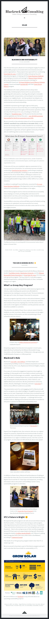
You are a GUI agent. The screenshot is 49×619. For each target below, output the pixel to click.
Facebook (20, 596)
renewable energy (40, 250)
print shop (38, 384)
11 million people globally (23, 533)
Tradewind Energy (16, 537)
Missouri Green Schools (35, 78)
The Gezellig (33, 426)
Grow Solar (33, 250)
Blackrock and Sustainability (24, 60)
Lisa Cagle (14, 362)
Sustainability (27, 62)
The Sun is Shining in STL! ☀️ (24, 263)
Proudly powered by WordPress (16, 615)
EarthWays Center (14, 273)
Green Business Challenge (36, 76)
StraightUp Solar (17, 114)
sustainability (28, 251)
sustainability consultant (37, 605)
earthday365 (24, 84)
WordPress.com (36, 615)
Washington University (27, 273)
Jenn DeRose (15, 250)
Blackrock (28, 250)
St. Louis (21, 62)
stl (25, 605)
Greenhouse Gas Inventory (19, 170)
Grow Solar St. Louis (10, 74)
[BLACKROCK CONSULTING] (24, 11)
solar (19, 251)
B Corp (24, 250)
